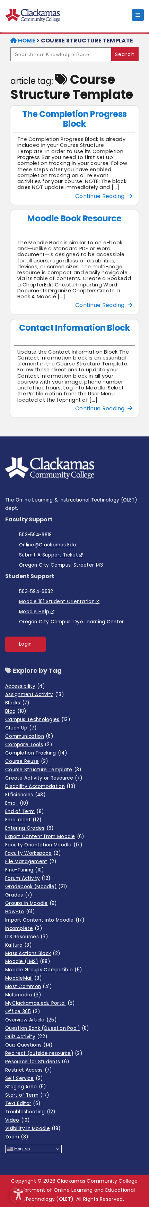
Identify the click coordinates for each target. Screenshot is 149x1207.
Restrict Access (28, 1070)
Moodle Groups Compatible (43, 970)
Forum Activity (27, 878)
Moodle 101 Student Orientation (57, 601)
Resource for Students (37, 1061)
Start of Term (27, 1095)
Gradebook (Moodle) (36, 886)
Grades (18, 895)
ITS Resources (26, 936)
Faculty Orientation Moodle (43, 845)
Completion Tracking (36, 753)
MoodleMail (23, 978)
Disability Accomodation (40, 786)
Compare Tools (28, 744)
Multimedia (23, 995)
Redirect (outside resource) (43, 1053)
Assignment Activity (34, 694)
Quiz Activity (26, 1036)
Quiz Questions (28, 1045)
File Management (30, 861)
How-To (20, 911)
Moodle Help (34, 611)
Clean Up (20, 728)
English (21, 1148)
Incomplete (23, 928)
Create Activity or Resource (43, 778)
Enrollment (23, 819)
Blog (15, 711)
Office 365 (22, 1011)
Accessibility (25, 686)
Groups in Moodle (31, 903)
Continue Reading (101, 196)
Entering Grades (29, 828)
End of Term (24, 811)
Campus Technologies (37, 719)
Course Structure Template (43, 769)
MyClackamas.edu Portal (40, 1003)
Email (16, 803)
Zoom (16, 1137)
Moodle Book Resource (74, 218)
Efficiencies (25, 794)
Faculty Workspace (33, 853)
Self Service (24, 1078)
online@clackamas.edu (47, 545)
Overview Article (30, 1020)
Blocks (17, 703)
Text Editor (22, 1103)
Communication (29, 736)
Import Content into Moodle (44, 920)
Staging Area (25, 1086)
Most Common (28, 986)
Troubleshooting (30, 1112)
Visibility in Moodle (32, 1128)
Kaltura (18, 945)
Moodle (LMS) (27, 961)
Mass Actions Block (32, 953)
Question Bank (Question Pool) (47, 1028)
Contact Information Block (74, 327)
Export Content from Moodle (44, 836)
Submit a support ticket (48, 555)
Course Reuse (26, 761)
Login (25, 644)
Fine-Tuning (24, 870)
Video (17, 1120)
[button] (17, 1193)
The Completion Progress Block (74, 119)
